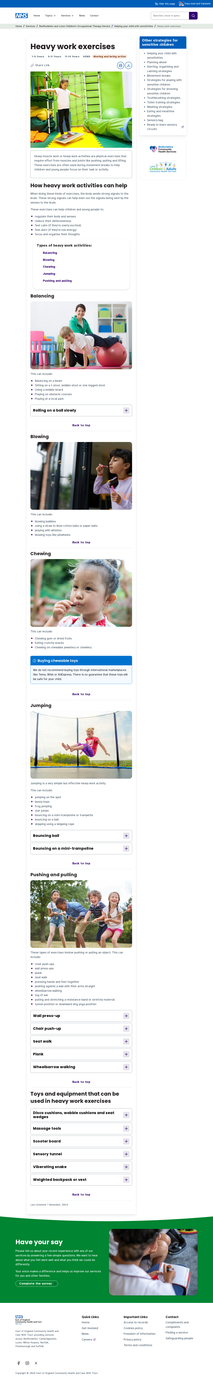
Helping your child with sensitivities (133, 26)
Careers (87, 1339)
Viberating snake (50, 1166)
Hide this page (166, 3)
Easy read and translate (197, 3)
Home (37, 15)
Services (65, 15)
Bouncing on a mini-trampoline (63, 848)
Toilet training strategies (163, 102)
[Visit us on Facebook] (18, 1363)
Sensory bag (155, 120)
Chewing (49, 267)
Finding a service (177, 1332)
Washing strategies (159, 107)
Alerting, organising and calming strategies (163, 69)
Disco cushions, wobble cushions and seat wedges (73, 1114)
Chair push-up (47, 1028)
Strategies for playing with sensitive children (164, 82)
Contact (94, 15)
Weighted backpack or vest (60, 1179)
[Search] (193, 16)
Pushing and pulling (57, 281)
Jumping (49, 274)
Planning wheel (157, 62)
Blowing (48, 260)
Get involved (90, 1328)
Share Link (42, 65)
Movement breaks (158, 76)
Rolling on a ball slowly (54, 410)
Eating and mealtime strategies (160, 113)
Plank (38, 1054)
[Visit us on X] (36, 1363)
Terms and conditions (138, 1345)
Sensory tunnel (47, 1154)
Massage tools (47, 1128)
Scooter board (47, 1141)
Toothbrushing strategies (163, 98)
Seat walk (42, 1041)
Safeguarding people (179, 1338)
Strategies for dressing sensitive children (162, 91)
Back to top (81, 425)
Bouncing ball (46, 835)
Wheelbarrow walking (54, 1066)
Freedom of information (139, 1334)
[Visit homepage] (21, 15)
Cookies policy (133, 1328)
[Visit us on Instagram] (27, 1363)
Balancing (50, 253)
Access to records (136, 1322)
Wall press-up (46, 1015)
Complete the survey (35, 1283)
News (82, 15)
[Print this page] (120, 65)
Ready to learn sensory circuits (162, 127)
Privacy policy (132, 1339)
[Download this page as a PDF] (128, 65)
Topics (49, 15)
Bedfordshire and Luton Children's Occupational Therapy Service (74, 26)
